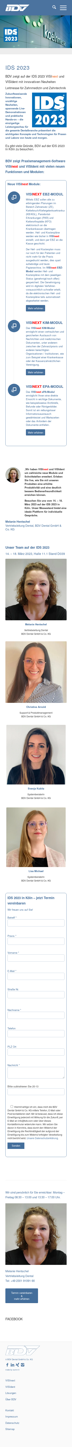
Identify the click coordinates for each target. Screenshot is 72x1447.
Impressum (11, 1416)
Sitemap (10, 1429)
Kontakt (9, 1410)
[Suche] (52, 7)
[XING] (17, 1365)
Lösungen (10, 1393)
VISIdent (10, 1387)
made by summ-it (12, 1369)
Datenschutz (12, 1423)
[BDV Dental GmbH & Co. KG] (29, 7)
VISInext (10, 1380)
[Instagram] (23, 1365)
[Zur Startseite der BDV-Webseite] (22, 1354)
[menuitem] (52, 7)
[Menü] (61, 7)
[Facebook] (7, 1365)
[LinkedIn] (12, 1365)
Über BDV (10, 1399)
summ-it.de (9, 1435)
